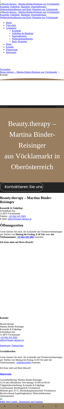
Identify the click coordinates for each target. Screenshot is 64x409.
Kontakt (10, 47)
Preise (9, 44)
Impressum (11, 52)
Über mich (11, 25)
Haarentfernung (19, 36)
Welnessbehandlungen (22, 38)
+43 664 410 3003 (17, 216)
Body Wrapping (19, 41)
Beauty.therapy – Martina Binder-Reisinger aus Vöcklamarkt (28, 72)
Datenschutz (12, 49)
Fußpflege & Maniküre (22, 33)
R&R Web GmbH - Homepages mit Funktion (21, 401)
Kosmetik (16, 30)
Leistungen (11, 28)
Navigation (5, 69)
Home (9, 22)
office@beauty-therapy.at (19, 219)
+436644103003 (23, 362)
